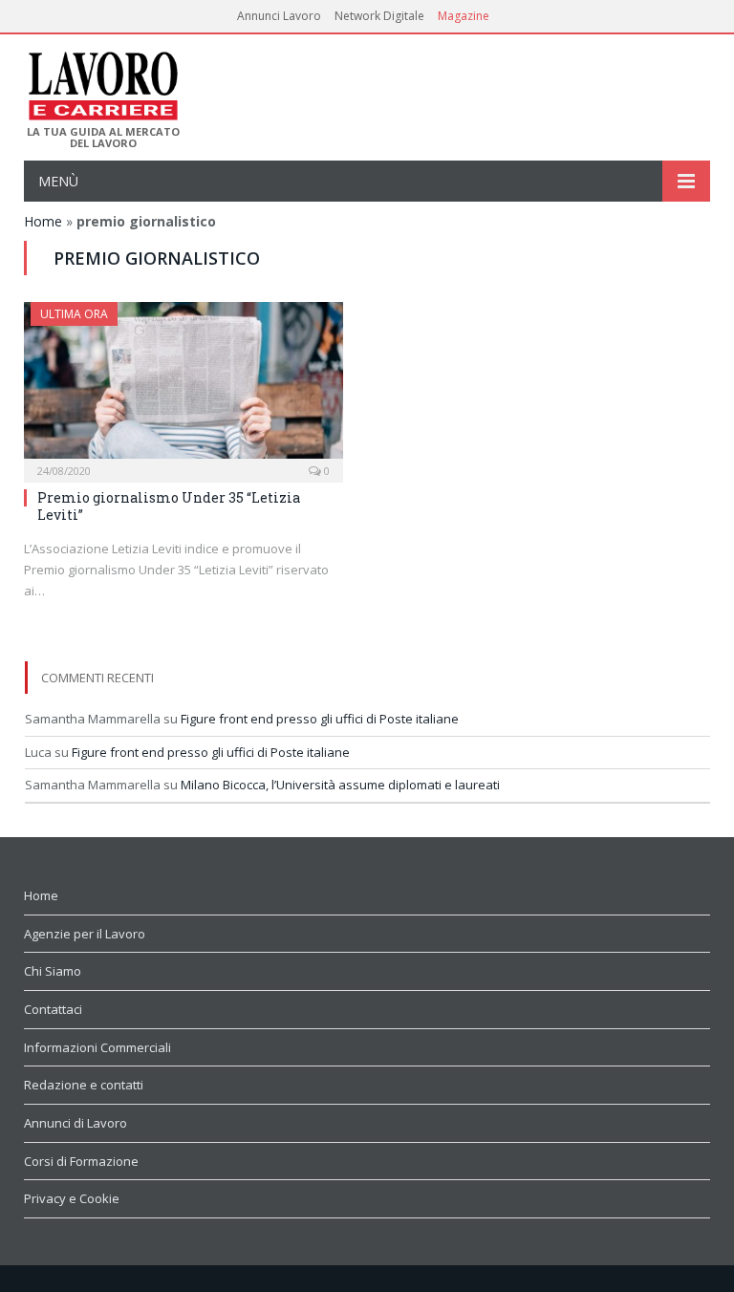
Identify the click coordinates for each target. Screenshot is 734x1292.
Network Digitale (379, 16)
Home (43, 221)
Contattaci (53, 1009)
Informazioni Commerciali (97, 1047)
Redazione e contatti (83, 1084)
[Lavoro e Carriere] (102, 80)
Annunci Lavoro (279, 16)
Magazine (463, 16)
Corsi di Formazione (81, 1161)
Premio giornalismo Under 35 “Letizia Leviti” (168, 506)
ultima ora (74, 314)
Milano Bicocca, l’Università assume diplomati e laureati (340, 784)
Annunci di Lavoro (75, 1122)
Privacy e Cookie (71, 1198)
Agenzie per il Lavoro (84, 933)
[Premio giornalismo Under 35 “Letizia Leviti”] (183, 386)
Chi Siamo (52, 971)
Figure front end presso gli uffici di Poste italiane (320, 718)
